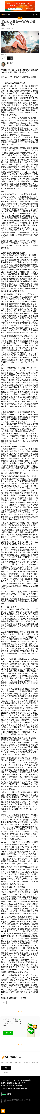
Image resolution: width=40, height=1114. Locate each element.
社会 (20, 1063)
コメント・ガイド (20, 1083)
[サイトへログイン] (33, 14)
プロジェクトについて (8, 1080)
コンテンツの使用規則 (23, 1080)
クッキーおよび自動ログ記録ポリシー (13, 1086)
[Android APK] (7, 1094)
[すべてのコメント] (3, 1111)
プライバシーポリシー (8, 1088)
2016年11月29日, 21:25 (8, 29)
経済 (16, 1063)
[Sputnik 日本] (6, 15)
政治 (11, 1063)
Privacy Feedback (21, 1088)
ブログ (4, 1002)
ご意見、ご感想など (7, 1083)
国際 (2, 1063)
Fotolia (4, 54)
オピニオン (27, 1063)
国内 (7, 1063)
